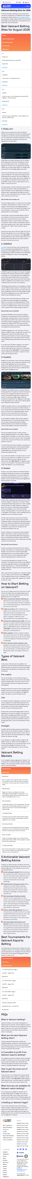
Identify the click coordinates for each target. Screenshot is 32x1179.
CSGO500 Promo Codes (23, 1129)
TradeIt (5, 1168)
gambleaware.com (21, 1169)
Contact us (6, 1129)
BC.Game (5, 1160)
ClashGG (5, 1166)
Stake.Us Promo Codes (22, 1146)
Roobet (5, 1156)
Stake (4, 1158)
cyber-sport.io (20, 1175)
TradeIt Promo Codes (22, 1142)
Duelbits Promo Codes (22, 1127)
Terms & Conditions (8, 1139)
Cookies (5, 1131)
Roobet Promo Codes (22, 1125)
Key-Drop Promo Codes (23, 1137)
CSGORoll (26, 17)
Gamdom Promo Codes (22, 1139)
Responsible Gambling (8, 1135)
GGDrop (5, 1164)
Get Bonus (4, 67)
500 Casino (6, 1162)
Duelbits (5, 1170)
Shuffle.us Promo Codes (23, 1133)
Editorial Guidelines (7, 1127)
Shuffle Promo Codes (22, 1131)
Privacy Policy (6, 1133)
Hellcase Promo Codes (22, 1135)
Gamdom (5, 1172)
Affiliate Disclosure (7, 1137)
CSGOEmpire (6, 1154)
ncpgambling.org (21, 1170)
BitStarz (5, 1174)
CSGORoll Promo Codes (22, 1123)
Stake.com (19, 17)
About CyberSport (7, 1125)
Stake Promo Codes (22, 1144)
